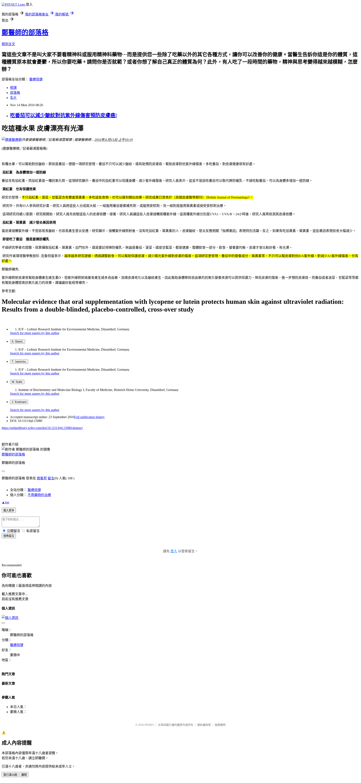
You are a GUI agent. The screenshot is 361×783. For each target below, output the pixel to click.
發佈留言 (8, 535)
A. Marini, (17, 341)
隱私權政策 (204, 724)
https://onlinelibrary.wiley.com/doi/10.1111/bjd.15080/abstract (42, 428)
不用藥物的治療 (39, 495)
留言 (51, 478)
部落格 (15, 92)
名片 (13, 97)
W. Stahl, (17, 381)
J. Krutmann (19, 402)
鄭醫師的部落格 (25, 32)
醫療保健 (36, 79)
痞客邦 (42, 478)
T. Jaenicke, (19, 361)
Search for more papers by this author (34, 333)
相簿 (13, 87)
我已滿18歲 (10, 774)
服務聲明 (220, 724)
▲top (5, 502)
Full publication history (89, 417)
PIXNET (149, 724)
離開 (24, 774)
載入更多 (8, 510)
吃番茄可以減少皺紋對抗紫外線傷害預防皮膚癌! (63, 115)
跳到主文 (8, 44)
